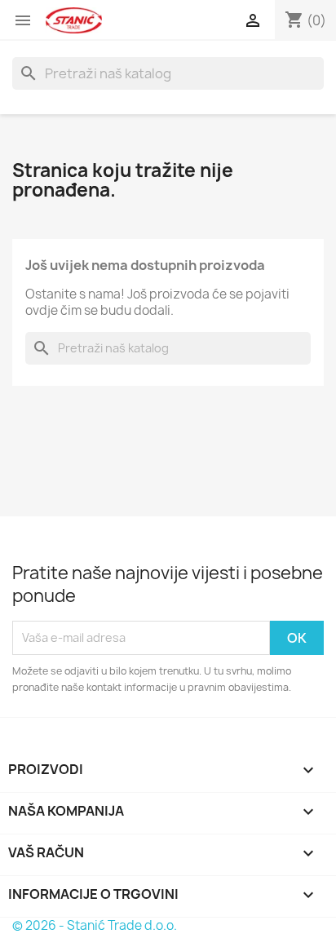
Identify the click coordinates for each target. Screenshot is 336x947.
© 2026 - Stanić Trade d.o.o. (94, 925)
